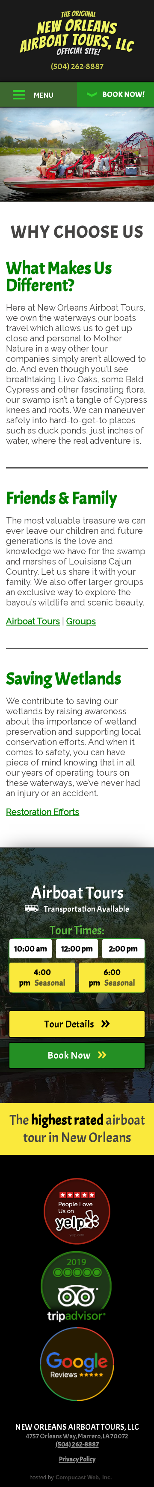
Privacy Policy (77, 1459)
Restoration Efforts (42, 812)
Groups (81, 621)
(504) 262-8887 (77, 66)
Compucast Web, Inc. (84, 1477)
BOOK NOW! (122, 94)
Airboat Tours (33, 621)
